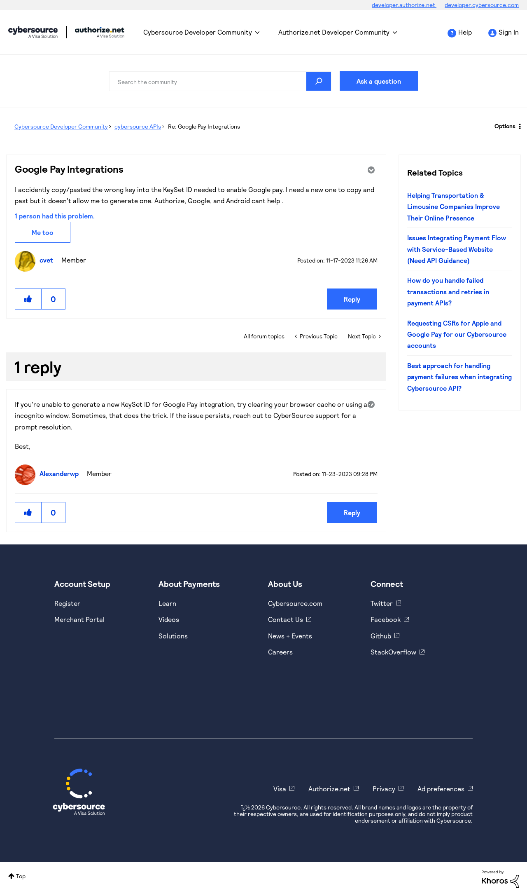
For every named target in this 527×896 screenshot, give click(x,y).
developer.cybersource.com (482, 4)
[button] (28, 299)
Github (381, 636)
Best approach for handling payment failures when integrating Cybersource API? (459, 376)
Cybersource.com (295, 603)
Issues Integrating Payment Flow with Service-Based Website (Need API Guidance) (456, 249)
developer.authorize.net (404, 4)
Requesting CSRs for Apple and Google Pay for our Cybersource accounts (456, 334)
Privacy (384, 789)
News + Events (290, 636)
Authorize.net (329, 789)
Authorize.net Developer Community (333, 32)
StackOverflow (393, 652)
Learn (167, 603)
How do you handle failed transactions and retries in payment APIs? (448, 291)
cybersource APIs (137, 126)
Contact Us (285, 619)
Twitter (382, 603)
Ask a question (379, 81)
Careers (280, 652)
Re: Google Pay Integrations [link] (204, 126)
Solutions (173, 636)
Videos (169, 619)
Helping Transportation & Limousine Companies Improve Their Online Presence (453, 206)
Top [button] (21, 876)
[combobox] (220, 81)
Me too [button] (43, 232)
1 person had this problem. (55, 216)
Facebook (386, 619)
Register (67, 603)
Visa (279, 789)
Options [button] (504, 125)
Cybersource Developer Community (33, 32)
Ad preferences (440, 789)
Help (465, 32)
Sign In (509, 32)
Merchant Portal (79, 619)
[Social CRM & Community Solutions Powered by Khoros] (500, 878)
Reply (352, 299)
